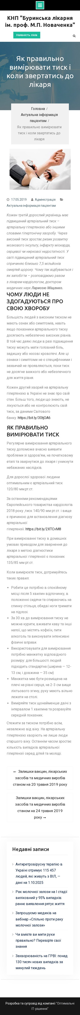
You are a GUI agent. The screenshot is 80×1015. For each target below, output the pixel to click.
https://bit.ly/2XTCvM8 (43, 529)
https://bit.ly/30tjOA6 (34, 418)
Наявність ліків (26, 35)
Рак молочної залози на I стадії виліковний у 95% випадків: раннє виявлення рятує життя (41, 898)
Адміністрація (45, 199)
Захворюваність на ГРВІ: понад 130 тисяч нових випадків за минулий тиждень (42, 962)
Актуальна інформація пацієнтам (31, 205)
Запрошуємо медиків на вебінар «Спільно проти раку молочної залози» (39, 919)
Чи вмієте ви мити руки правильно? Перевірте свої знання (38, 940)
